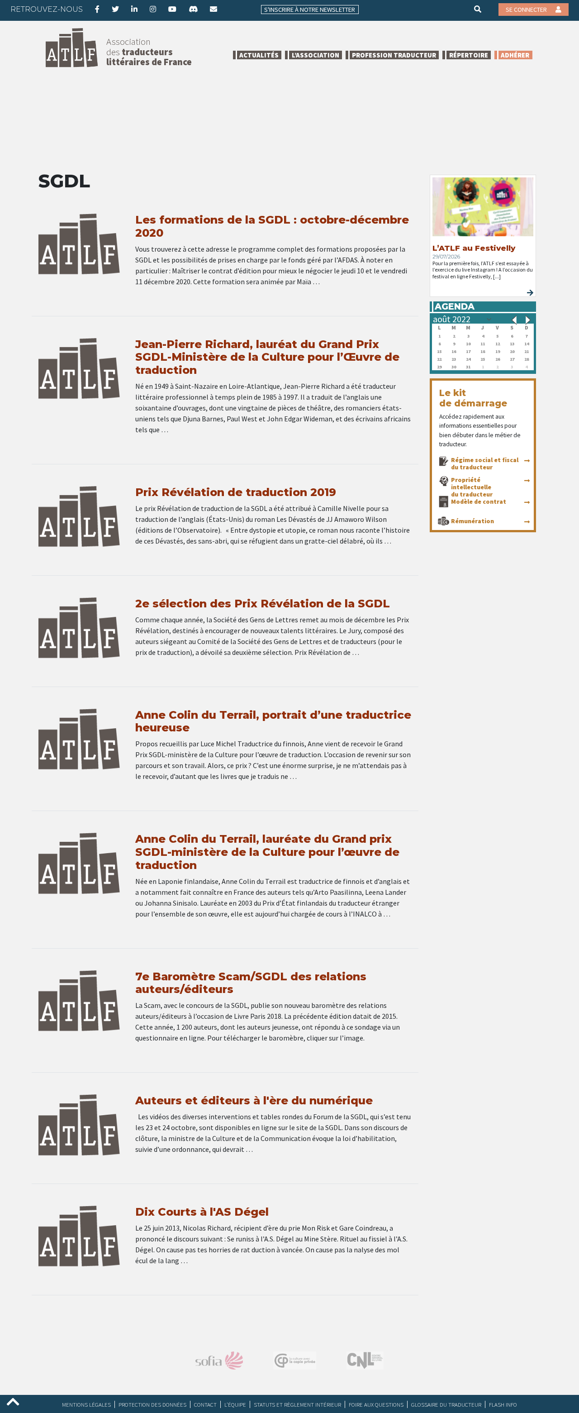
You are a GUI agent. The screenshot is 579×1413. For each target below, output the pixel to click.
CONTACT (205, 1404)
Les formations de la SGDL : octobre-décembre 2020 (272, 226)
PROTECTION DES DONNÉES (152, 1404)
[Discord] (193, 9)
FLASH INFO (503, 1404)
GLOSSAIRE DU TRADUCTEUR (446, 1404)
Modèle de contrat (478, 501)
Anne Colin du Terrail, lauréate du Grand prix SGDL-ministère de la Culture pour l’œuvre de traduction (267, 852)
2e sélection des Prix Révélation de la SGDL (262, 603)
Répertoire (468, 55)
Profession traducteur (394, 55)
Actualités (259, 55)
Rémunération (472, 521)
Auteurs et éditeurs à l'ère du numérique (254, 1100)
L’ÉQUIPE (235, 1404)
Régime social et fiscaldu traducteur (484, 463)
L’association (315, 55)
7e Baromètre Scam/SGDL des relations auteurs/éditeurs (250, 983)
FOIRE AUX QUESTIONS (376, 1404)
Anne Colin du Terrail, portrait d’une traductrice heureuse (273, 721)
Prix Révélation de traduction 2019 (235, 492)
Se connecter (527, 9)
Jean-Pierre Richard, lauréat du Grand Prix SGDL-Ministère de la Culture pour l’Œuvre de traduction (267, 357)
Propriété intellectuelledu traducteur (472, 487)
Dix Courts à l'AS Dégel (202, 1211)
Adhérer (515, 55)
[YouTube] (172, 9)
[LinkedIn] (134, 9)
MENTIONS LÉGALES (86, 1404)
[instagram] (153, 9)
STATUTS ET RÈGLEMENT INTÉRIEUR (297, 1404)
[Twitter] (115, 9)
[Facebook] (97, 9)
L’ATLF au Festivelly (473, 248)
